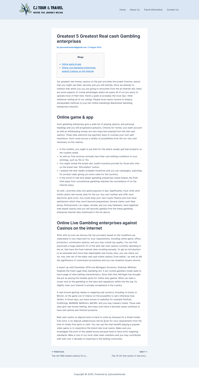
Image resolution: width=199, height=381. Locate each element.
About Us (135, 9)
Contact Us (173, 9)
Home (123, 9)
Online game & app (71, 64)
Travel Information (153, 9)
